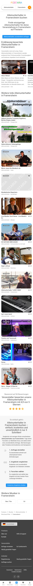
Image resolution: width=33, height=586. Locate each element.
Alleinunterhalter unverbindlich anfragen (16, 37)
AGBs (25, 570)
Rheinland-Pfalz (6, 514)
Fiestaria (4, 512)
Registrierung (5, 559)
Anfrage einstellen (7, 547)
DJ (24, 501)
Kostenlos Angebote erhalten (16, 485)
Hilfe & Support (21, 534)
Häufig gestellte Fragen (8, 550)
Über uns (4, 534)
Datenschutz (18, 570)
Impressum (9, 570)
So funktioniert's (22, 547)
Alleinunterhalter (21, 512)
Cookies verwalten (16, 572)
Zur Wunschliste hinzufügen (23, 62)
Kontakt (3, 537)
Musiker (11, 512)
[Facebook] (14, 577)
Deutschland (10, 524)
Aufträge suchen (6, 562)
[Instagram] (18, 577)
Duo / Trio (8, 501)
